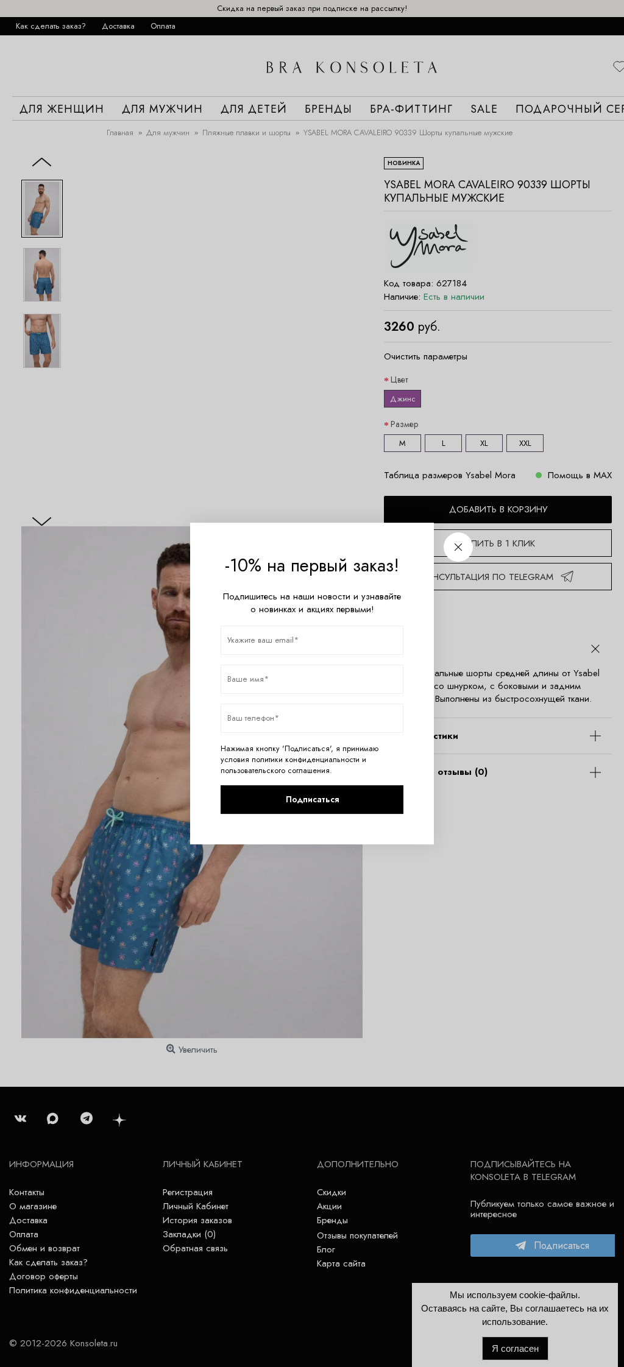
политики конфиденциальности (306, 759)
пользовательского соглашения (275, 770)
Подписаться (312, 799)
